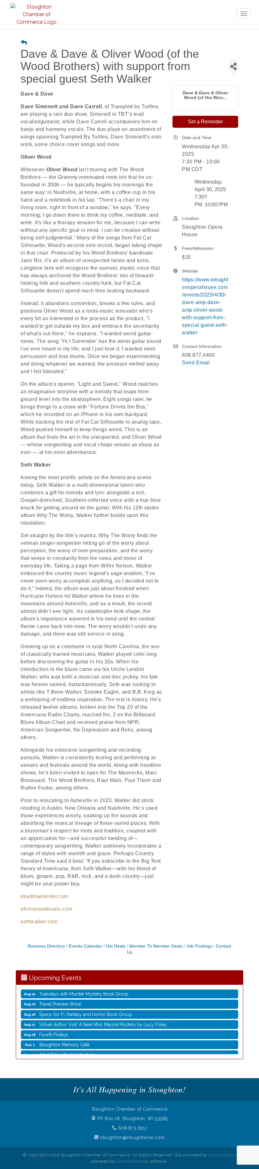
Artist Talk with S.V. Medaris (66, 1047)
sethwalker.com (39, 921)
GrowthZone (220, 1155)
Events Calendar (85, 946)
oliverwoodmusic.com (46, 909)
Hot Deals (115, 946)
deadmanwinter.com (45, 896)
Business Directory (46, 946)
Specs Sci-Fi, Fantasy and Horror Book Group (85, 1007)
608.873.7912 (132, 1128)
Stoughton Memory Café (64, 1037)
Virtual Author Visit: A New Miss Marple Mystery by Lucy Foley (103, 1017)
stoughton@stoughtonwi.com (132, 1137)
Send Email (196, 362)
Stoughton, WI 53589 (132, 1118)
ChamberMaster (132, 1161)
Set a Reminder (205, 121)
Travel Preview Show (60, 997)
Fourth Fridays (53, 1027)
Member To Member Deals (156, 946)
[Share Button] (233, 66)
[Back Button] (24, 43)
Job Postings (199, 946)
